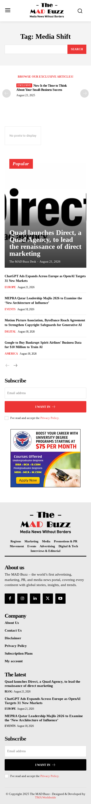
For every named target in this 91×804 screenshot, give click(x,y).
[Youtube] (60, 598)
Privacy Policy (49, 418)
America (11, 353)
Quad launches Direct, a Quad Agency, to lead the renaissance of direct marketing (45, 243)
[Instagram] (22, 598)
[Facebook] (10, 598)
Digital (10, 331)
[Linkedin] (35, 598)
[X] (48, 598)
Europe (10, 287)
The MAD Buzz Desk (22, 261)
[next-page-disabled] (84, 93)
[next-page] (15, 366)
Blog (8, 691)
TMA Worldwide (45, 797)
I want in (42, 407)
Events (10, 309)
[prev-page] (6, 93)
